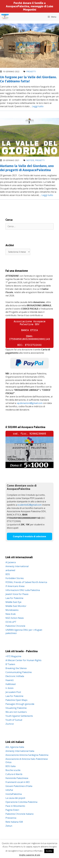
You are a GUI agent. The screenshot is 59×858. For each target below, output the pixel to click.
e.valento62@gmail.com (30, 504)
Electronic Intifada (14, 676)
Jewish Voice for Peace (16, 594)
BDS (7, 574)
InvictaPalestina (13, 794)
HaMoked (10, 684)
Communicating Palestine (18, 672)
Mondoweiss (12, 610)
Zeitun (8, 825)
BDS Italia (10, 766)
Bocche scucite (12, 770)
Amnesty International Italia (19, 750)
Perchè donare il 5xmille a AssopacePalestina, (29, 6)
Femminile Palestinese (16, 778)
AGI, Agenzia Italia (14, 747)
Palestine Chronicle (15, 625)
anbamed (10, 570)
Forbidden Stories (14, 578)
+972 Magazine (13, 656)
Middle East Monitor (15, 606)
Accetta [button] (49, 851)
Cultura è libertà (13, 774)
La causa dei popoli (15, 797)
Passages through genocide (19, 704)
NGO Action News (14, 617)
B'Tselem (10, 664)
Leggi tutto (37, 106)
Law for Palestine (14, 598)
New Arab (10, 613)
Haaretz (9, 680)
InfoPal (9, 790)
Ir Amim (9, 688)
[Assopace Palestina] (5, 17)
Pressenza (10, 817)
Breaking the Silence (16, 668)
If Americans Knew (14, 586)
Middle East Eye (13, 602)
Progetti (31, 71)
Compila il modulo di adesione (29, 536)
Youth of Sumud (13, 719)
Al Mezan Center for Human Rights (23, 660)
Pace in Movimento (15, 805)
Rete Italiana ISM (14, 821)
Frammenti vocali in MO (17, 782)
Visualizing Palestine (16, 707)
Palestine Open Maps (16, 700)
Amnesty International (17, 566)
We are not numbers (16, 711)
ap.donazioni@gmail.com (29, 403)
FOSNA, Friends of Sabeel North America (26, 582)
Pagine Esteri (12, 809)
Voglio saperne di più (29, 854)
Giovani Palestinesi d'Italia (18, 786)
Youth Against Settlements (19, 715)
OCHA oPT (10, 621)
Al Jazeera (10, 562)
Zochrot (9, 723)
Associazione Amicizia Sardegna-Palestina (26, 754)
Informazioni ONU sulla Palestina (22, 590)
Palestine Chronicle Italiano (19, 813)
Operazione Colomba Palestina (21, 801)
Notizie (30, 160)
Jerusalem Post (13, 692)
